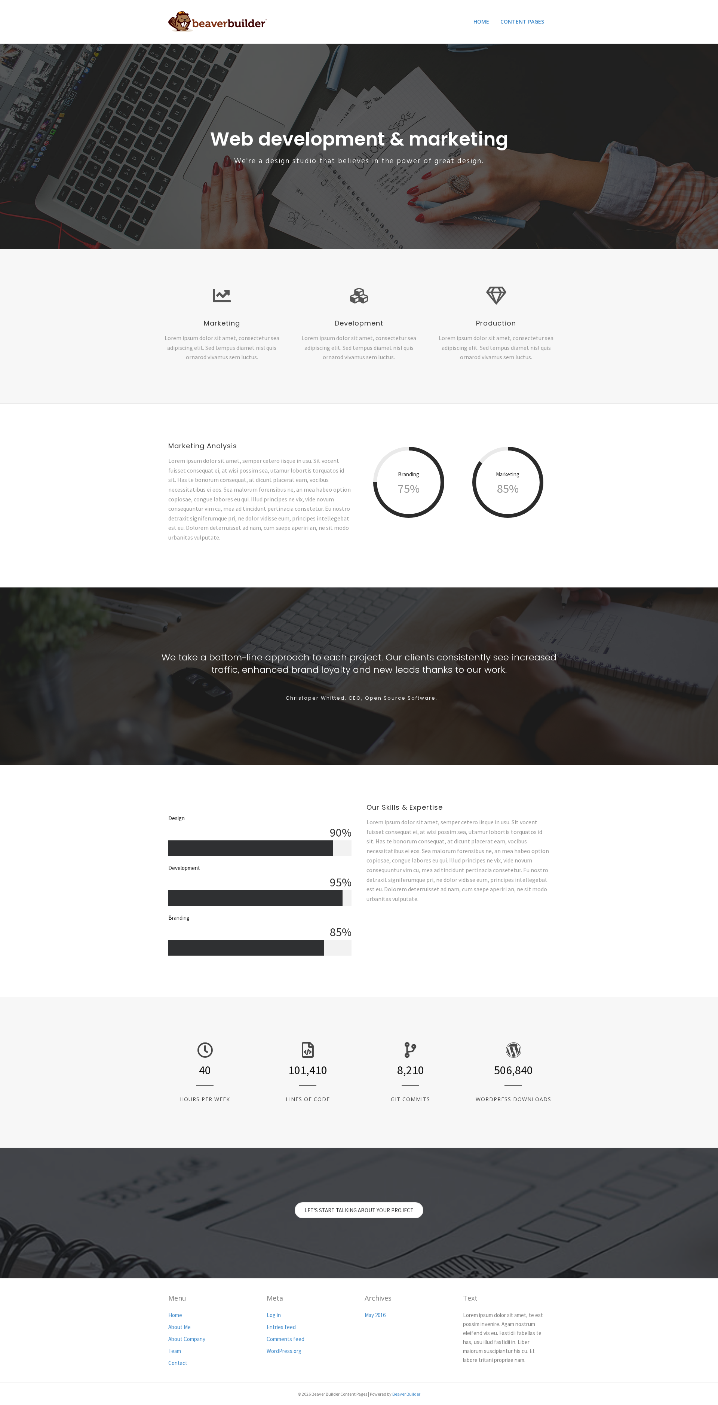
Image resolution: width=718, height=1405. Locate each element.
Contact (177, 1362)
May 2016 (375, 1315)
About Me (179, 1327)
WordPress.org (284, 1350)
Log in (274, 1315)
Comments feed (285, 1339)
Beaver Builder (406, 1394)
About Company (186, 1339)
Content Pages (522, 21)
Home (481, 21)
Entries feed (281, 1327)
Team (174, 1350)
